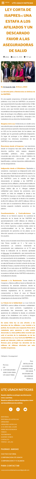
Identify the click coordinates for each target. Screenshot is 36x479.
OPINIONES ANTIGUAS (9, 424)
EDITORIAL (5, 417)
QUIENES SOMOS (7, 437)
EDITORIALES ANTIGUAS (10, 419)
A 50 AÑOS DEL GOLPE (9, 427)
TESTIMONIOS (6, 434)
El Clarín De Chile (9, 87)
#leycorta (6, 253)
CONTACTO (5, 439)
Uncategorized (13, 356)
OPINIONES (5, 422)
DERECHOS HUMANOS (9, 429)
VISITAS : (7, 442)
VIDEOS (3, 432)
